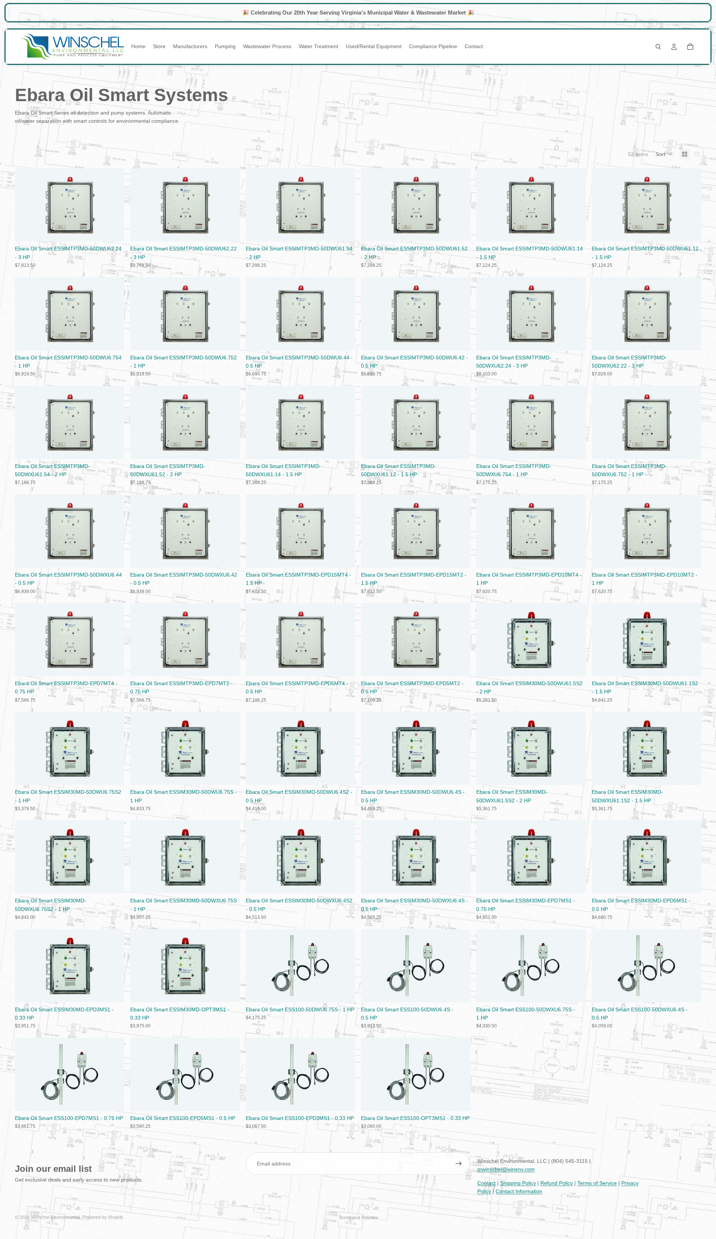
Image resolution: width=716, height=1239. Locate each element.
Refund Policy (556, 1183)
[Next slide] (113, 205)
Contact (486, 1183)
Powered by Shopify (102, 1217)
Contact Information (519, 1191)
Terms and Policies (358, 1217)
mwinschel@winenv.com (506, 1169)
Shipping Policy (518, 1183)
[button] (664, 154)
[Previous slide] (26, 205)
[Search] (658, 46)
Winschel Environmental (55, 1217)
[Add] (113, 230)
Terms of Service (597, 1183)
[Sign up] (459, 1163)
